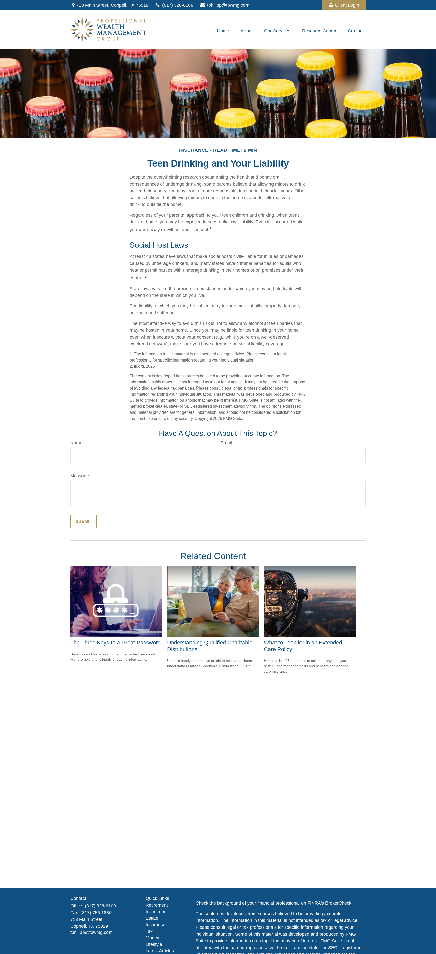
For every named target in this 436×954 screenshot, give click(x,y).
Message (79, 475)
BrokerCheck (338, 903)
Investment (157, 911)
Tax (149, 931)
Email (226, 442)
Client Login (347, 5)
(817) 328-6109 (177, 5)
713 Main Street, (112, 5)
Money (152, 937)
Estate (152, 918)
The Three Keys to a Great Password (115, 642)
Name (76, 442)
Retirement (157, 905)
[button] (223, 31)
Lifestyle (154, 944)
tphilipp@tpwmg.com (228, 5)
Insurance (156, 924)
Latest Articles (160, 950)
